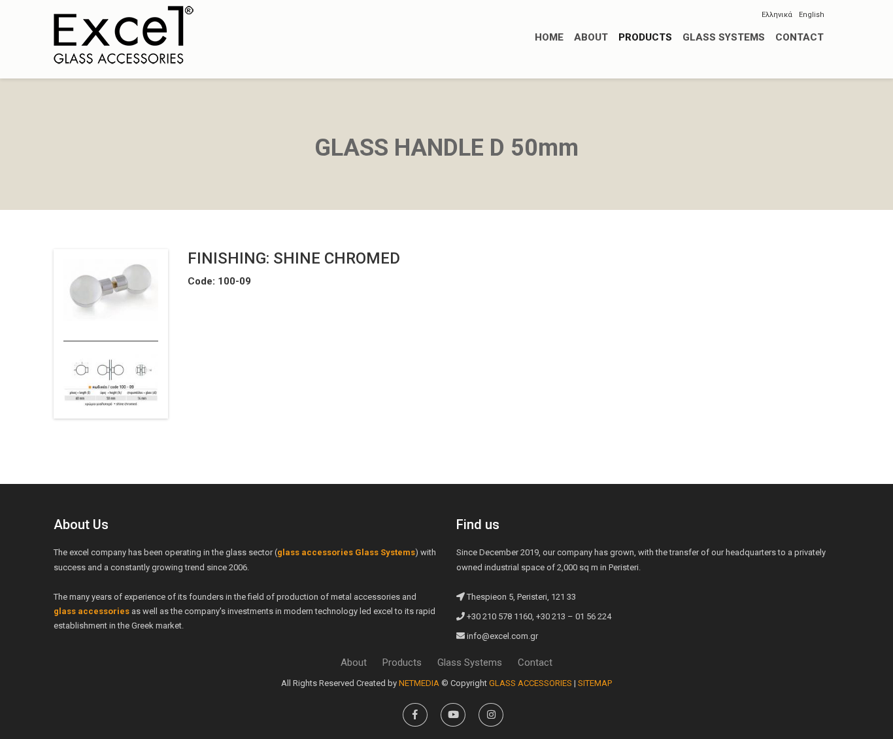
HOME (549, 37)
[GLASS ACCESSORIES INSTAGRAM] (491, 715)
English (811, 14)
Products (402, 662)
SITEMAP (595, 683)
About (354, 662)
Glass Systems (469, 662)
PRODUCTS (645, 37)
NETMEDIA (419, 683)
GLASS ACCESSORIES (124, 34)
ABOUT (591, 37)
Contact (535, 662)
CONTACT (799, 37)
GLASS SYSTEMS (723, 37)
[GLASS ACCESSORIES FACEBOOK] (415, 715)
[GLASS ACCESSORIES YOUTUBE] (453, 715)
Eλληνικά (777, 14)
